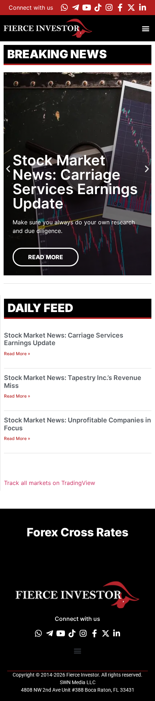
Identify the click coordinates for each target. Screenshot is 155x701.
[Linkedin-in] (142, 8)
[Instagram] (109, 8)
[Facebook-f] (120, 8)
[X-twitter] (131, 8)
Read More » (17, 353)
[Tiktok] (98, 8)
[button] (145, 28)
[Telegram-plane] (75, 8)
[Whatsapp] (64, 8)
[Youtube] (86, 8)
